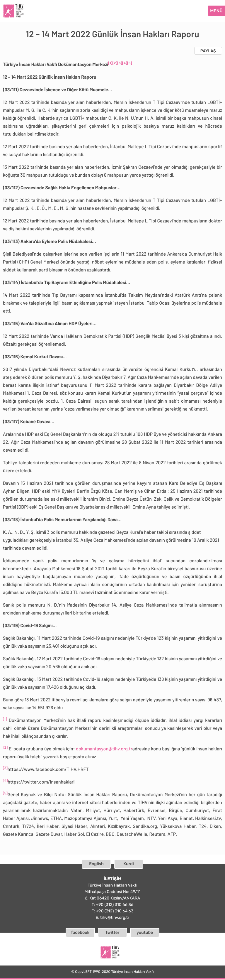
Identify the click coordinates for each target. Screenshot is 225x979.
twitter (112, 932)
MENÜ (216, 10)
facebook (80, 932)
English (96, 863)
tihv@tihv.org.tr (114, 917)
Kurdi (128, 863)
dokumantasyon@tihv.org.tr (104, 749)
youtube (145, 932)
